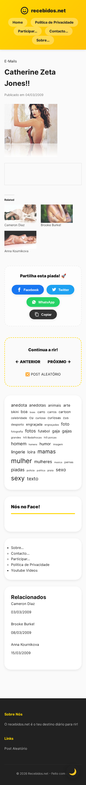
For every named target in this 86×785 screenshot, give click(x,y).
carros (51, 412)
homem (18, 443)
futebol (44, 431)
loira (31, 451)
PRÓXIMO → (59, 361)
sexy (18, 478)
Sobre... (17, 547)
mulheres (43, 461)
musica (58, 462)
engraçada (34, 424)
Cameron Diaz (14, 225)
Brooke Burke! (51, 225)
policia (31, 470)
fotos (30, 431)
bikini (15, 412)
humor (45, 443)
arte (66, 405)
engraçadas (52, 424)
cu (31, 417)
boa (24, 411)
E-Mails (10, 61)
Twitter (63, 290)
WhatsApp (46, 302)
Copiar (46, 314)
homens (33, 444)
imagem (58, 444)
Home (18, 22)
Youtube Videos (24, 570)
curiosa (40, 418)
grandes (16, 437)
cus (66, 418)
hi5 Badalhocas (32, 437)
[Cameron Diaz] (20, 214)
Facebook (31, 290)
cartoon (65, 412)
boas (32, 412)
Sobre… (43, 40)
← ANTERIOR (27, 361)
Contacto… (58, 31)
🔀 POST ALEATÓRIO (43, 374)
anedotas (37, 405)
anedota (19, 405)
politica (41, 470)
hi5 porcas (50, 437)
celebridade (19, 418)
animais (54, 405)
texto (32, 478)
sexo (61, 469)
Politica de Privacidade (54, 22)
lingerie (18, 451)
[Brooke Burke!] (57, 214)
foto (65, 424)
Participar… (27, 31)
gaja (56, 431)
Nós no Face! (25, 506)
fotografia (17, 431)
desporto (17, 424)
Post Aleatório (15, 748)
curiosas (54, 418)
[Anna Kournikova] (20, 240)
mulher (21, 461)
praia (50, 470)
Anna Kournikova (16, 251)
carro (41, 412)
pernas (68, 462)
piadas (17, 469)
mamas (46, 451)
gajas (67, 430)
